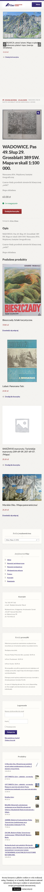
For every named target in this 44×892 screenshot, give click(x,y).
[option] (22, 35)
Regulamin (11, 581)
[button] (38, 112)
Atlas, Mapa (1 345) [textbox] (21, 540)
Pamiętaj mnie (11, 727)
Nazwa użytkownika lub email (14, 711)
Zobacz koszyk (10, 740)
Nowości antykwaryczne (15, 563)
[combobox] (22, 539)
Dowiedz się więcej (10, 330)
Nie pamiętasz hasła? (12, 738)
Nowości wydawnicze (14, 567)
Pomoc (9, 574)
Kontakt (10, 578)
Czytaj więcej (26, 889)
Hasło (7, 721)
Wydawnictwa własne (15, 570)
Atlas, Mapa (22, 100)
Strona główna (11, 100)
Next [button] (39, 44)
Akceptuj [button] (17, 889)
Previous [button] (4, 44)
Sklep (9, 560)
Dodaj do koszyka (12, 57)
